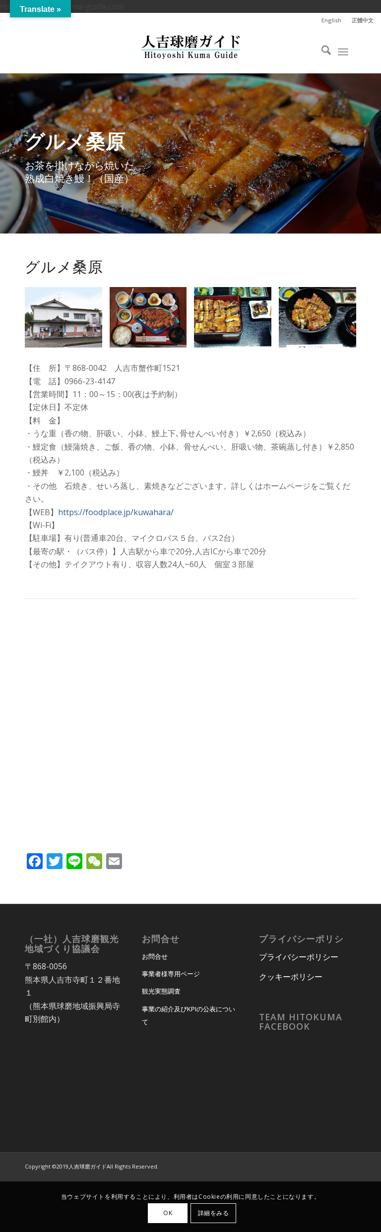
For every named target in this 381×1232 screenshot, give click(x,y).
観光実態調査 (161, 991)
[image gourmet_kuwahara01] (236, 321)
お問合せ (155, 956)
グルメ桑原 (64, 266)
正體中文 (363, 20)
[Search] (321, 50)
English (331, 20)
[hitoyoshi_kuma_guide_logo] (190, 50)
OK (167, 1213)
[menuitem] (332, 20)
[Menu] (343, 50)
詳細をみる (213, 1213)
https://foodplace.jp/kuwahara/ (116, 512)
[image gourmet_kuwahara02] (152, 321)
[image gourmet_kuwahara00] (67, 321)
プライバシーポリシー (298, 956)
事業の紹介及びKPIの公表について (188, 1015)
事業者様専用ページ (171, 973)
